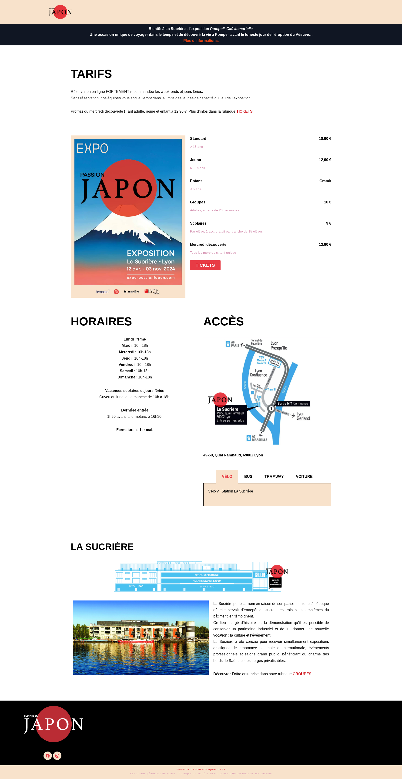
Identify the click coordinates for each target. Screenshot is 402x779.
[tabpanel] (267, 494)
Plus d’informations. (201, 41)
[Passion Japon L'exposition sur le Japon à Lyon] (60, 12)
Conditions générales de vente (152, 773)
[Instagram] (57, 756)
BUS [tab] (248, 477)
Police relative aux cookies (252, 773)
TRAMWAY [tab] (274, 477)
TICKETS (244, 111)
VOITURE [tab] (304, 477)
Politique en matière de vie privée (204, 773)
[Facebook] (48, 756)
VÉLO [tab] (227, 477)
